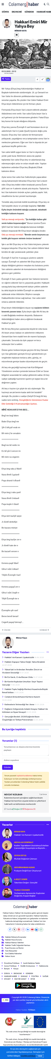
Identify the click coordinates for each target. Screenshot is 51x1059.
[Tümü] (48, 825)
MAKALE (24, 976)
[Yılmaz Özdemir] (7, 893)
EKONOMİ (17, 12)
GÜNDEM (29, 12)
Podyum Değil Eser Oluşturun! (27, 871)
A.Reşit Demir (20, 879)
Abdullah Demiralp (23, 842)
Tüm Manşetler (11, 951)
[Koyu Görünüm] (45, 4)
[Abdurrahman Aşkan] (7, 869)
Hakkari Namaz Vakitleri (14, 943)
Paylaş (7, 79)
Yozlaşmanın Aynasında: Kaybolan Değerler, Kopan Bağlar (29, 894)
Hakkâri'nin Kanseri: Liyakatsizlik (19, 657)
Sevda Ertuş (20, 855)
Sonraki (43, 630)
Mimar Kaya (21, 31)
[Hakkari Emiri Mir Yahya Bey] (25, 54)
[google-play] (26, 986)
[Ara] (48, 4)
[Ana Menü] (3, 4)
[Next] (37, 930)
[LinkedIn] (28, 930)
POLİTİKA (35, 976)
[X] (14, 930)
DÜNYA (5, 12)
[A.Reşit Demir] (7, 881)
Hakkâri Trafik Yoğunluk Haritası (17, 945)
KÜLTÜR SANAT (20, 979)
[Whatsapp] (41, 930)
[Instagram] (23, 930)
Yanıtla (9, 809)
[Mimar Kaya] (6, 23)
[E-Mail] (17, 35)
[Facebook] (10, 930)
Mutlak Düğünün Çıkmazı (25, 859)
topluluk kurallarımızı (24, 776)
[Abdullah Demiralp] (7, 845)
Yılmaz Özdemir (22, 890)
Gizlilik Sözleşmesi (27, 966)
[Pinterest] (19, 930)
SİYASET (7, 979)
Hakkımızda (43, 966)
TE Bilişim (31, 1010)
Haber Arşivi (10, 956)
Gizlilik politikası (28, 1056)
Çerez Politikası (10, 966)
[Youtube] (32, 930)
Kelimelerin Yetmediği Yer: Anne (20, 705)
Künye (15, 969)
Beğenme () (30, 809)
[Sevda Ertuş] (7, 857)
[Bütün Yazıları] (48, 652)
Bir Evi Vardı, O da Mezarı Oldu (19, 677)
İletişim (7, 969)
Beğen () (18, 809)
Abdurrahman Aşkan (24, 867)
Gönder (7, 767)
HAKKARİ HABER (10, 976)
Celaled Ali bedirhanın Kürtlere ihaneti (22, 697)
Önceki (7, 630)
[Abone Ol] (48, 79)
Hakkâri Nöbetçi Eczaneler (15, 937)
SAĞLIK (45, 976)
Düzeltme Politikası (11, 963)
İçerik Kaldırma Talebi (31, 963)
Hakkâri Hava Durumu (13, 940)
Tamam (39, 1056)
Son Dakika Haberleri (13, 953)
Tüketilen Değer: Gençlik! (25, 883)
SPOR (32, 979)
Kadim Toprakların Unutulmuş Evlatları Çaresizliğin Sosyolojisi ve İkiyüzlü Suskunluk (31, 847)
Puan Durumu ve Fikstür (14, 948)
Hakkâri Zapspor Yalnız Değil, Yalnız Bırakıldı (25, 662)
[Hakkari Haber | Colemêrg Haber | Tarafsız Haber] (23, 4)
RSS (6, 1000)
